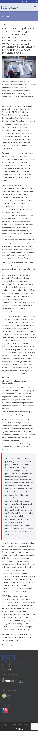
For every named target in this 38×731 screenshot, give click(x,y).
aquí (22, 415)
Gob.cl (10, 645)
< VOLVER (5, 16)
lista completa (15, 634)
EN (36, 1)
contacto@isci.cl (7, 669)
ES (33, 1)
